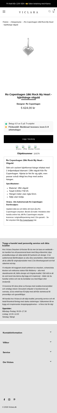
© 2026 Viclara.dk (9, 407)
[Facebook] (4, 399)
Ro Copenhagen (33, 104)
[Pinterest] (14, 399)
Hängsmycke (16, 22)
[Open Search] (49, 11)
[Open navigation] (7, 11)
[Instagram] (9, 399)
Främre (5, 22)
